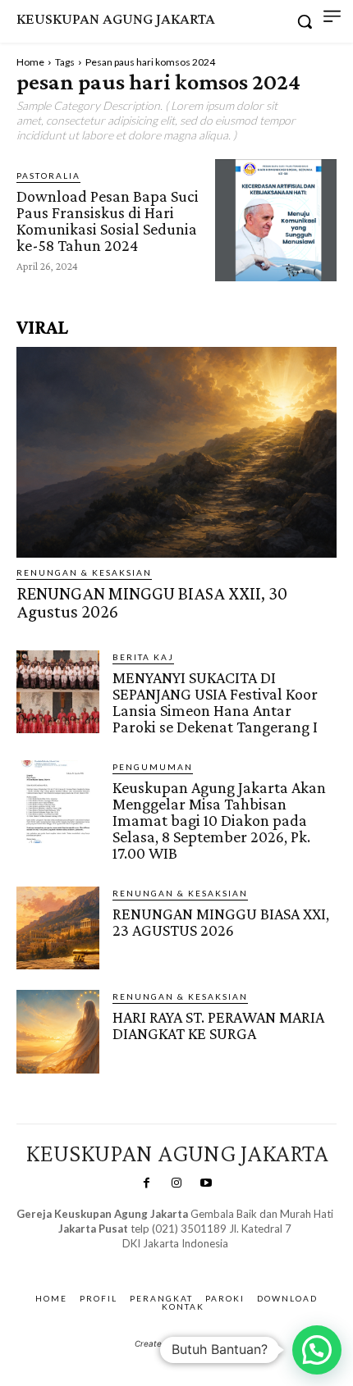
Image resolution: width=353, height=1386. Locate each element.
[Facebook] (146, 1183)
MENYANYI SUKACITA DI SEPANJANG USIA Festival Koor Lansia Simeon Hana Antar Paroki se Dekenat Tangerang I (215, 702)
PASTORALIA (48, 175)
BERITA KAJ (143, 657)
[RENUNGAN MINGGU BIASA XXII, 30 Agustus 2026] (176, 452)
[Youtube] (206, 1183)
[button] (317, 1350)
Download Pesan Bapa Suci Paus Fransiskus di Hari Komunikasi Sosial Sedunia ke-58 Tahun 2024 (107, 220)
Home (30, 62)
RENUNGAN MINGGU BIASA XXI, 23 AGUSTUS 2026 (220, 922)
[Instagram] (176, 1183)
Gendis (222, 1260)
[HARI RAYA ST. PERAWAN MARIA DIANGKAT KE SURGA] (57, 1031)
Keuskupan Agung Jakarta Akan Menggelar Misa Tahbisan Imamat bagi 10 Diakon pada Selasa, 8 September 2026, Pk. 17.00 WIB (219, 820)
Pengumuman (152, 767)
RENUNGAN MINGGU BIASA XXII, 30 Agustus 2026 (151, 602)
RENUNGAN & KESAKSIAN (84, 572)
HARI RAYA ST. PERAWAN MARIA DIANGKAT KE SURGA (218, 1025)
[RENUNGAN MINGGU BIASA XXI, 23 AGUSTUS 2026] (57, 928)
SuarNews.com (149, 1260)
